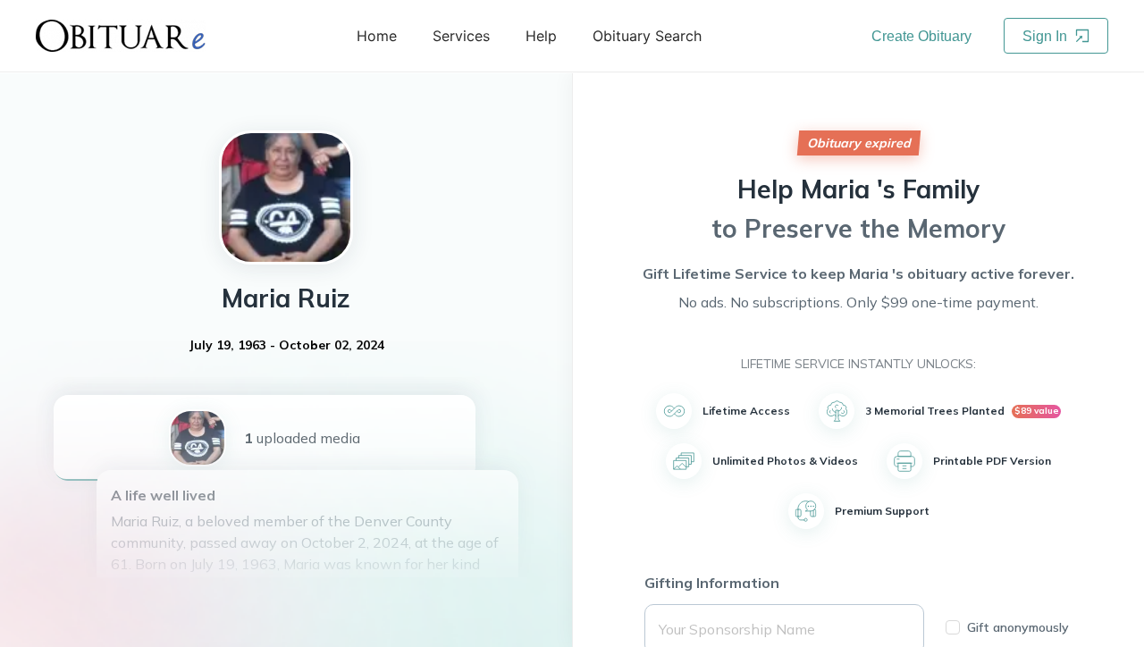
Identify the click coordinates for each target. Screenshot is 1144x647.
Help (541, 36)
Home (377, 36)
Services (461, 36)
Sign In (1046, 36)
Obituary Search (647, 36)
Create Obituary (921, 36)
